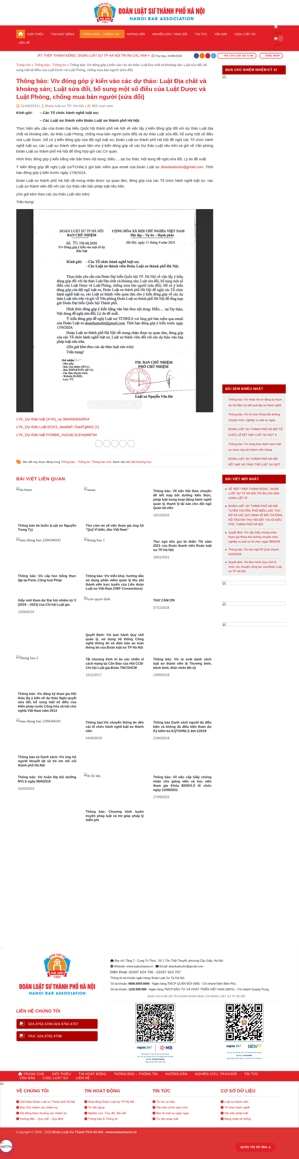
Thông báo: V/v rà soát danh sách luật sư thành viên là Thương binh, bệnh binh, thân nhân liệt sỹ (182, 664)
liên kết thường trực (139, 461)
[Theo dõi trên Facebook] (196, 56)
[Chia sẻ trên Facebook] (98, 443)
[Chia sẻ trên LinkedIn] (131, 443)
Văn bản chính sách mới (171, 1107)
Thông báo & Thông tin (102, 1118)
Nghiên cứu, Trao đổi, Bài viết (106, 1113)
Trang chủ (20, 34)
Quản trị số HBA (254, 1147)
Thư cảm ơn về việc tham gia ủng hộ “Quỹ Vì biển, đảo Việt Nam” (115, 528)
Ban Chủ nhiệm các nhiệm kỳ (38, 1107)
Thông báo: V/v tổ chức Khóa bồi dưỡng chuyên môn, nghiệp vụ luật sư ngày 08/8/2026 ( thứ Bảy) (254, 420)
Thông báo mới (101, 461)
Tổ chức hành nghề (237, 1107)
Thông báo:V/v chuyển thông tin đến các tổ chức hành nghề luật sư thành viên (115, 727)
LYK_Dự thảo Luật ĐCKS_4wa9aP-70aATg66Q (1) (57, 427)
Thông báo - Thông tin (50, 65)
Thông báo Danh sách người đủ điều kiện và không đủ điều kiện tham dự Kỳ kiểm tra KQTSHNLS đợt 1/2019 (182, 727)
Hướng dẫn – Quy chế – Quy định (41, 1118)
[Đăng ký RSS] (202, 56)
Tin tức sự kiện (165, 1101)
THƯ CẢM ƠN (164, 600)
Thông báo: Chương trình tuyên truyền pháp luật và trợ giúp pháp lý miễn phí (115, 816)
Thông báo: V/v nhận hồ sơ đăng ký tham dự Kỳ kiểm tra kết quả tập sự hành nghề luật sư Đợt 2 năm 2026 (255, 405)
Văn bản (221, 34)
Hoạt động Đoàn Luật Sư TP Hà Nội (110, 1101)
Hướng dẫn (136, 34)
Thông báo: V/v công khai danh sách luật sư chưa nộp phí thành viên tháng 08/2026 (254, 449)
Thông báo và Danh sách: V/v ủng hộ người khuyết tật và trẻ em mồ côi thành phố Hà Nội (47, 761)
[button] (278, 46)
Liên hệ (24, 42)
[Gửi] (278, 38)
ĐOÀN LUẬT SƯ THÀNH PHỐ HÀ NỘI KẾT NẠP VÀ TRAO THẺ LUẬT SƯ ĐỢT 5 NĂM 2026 (254, 464)
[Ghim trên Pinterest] (123, 443)
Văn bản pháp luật (236, 1113)
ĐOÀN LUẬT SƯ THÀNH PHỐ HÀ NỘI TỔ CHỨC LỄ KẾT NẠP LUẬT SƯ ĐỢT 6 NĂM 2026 (255, 435)
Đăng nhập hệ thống (237, 1118)
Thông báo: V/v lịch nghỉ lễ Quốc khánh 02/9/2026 (253, 552)
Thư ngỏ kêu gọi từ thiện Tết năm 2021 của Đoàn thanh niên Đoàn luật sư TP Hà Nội (182, 546)
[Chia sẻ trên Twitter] (106, 443)
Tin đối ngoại (96, 1107)
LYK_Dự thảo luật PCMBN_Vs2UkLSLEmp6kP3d (56, 435)
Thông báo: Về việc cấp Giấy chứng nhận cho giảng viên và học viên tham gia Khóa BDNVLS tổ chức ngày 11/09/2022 (182, 783)
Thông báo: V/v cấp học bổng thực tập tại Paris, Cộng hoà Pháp (47, 578)
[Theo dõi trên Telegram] (213, 56)
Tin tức (201, 34)
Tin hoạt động (62, 34)
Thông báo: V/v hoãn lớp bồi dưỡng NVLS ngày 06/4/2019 (47, 779)
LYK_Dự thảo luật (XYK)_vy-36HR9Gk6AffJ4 (52, 419)
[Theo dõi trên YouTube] (208, 56)
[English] (277, 31)
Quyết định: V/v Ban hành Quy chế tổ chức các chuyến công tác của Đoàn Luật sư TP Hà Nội (255, 566)
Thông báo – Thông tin (100, 34)
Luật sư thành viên (236, 1101)
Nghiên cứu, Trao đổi (170, 34)
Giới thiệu (35, 34)
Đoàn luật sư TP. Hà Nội (64, 106)
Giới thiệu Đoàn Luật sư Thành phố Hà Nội (47, 1101)
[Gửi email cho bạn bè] (114, 443)
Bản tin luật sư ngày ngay (172, 1113)
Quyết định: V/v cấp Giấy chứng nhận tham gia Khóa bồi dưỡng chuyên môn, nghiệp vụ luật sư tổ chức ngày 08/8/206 (254, 537)
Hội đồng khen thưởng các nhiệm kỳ (43, 1113)
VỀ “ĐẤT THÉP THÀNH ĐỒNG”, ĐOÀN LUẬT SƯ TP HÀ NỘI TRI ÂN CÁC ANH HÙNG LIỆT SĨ (85, 55)
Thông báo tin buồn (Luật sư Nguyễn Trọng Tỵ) (47, 528)
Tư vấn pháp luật (166, 1118)
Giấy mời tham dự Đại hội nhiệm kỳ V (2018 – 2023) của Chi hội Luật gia (47, 602)
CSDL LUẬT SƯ (245, 34)
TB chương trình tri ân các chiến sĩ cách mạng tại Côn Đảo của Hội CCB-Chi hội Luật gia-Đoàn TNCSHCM (115, 664)
